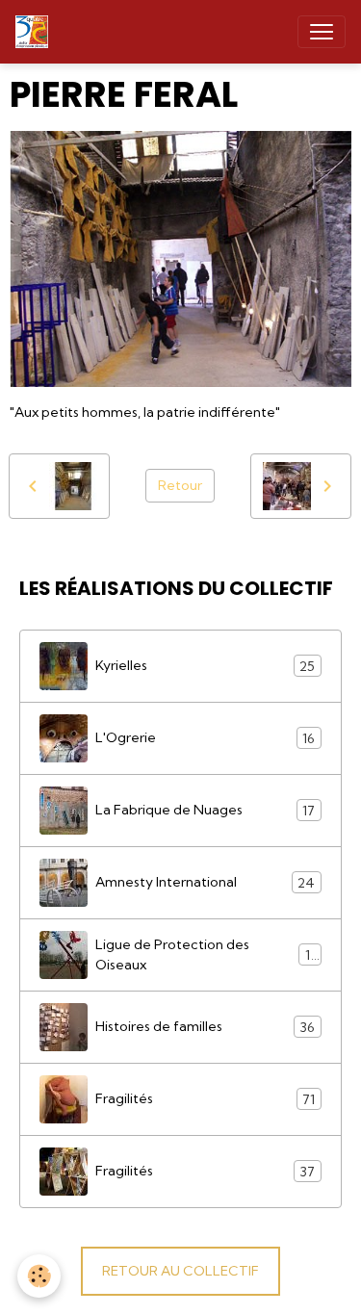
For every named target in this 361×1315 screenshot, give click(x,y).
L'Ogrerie (205, 738)
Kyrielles (205, 666)
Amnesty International (205, 882)
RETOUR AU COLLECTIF (180, 1270)
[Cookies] (39, 1276)
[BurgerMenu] (321, 31)
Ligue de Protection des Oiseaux (205, 954)
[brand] (35, 31)
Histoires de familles (205, 1027)
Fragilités (205, 1099)
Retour (180, 485)
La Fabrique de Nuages (205, 810)
